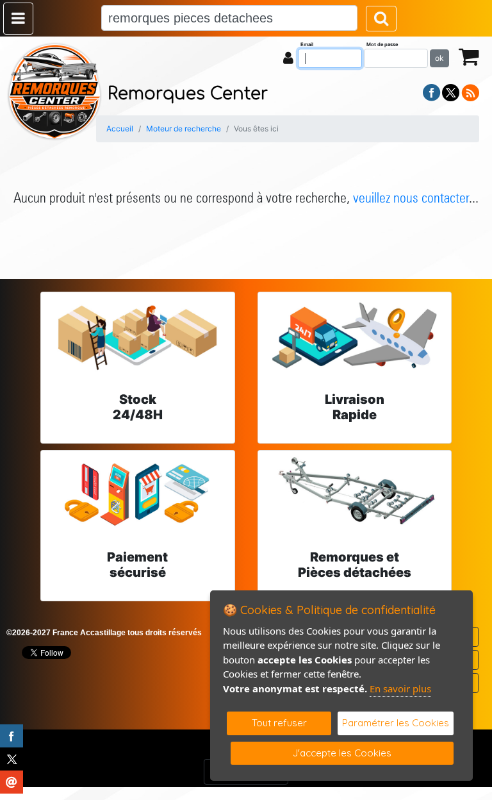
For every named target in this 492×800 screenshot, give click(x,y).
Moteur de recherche (183, 128)
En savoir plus (400, 688)
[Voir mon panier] (469, 56)
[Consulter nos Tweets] (450, 91)
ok (439, 58)
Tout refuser (279, 723)
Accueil (119, 128)
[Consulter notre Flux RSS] (470, 91)
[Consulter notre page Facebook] (432, 91)
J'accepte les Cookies (342, 753)
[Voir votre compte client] (288, 57)
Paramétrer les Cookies (395, 723)
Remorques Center (188, 94)
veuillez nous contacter (411, 197)
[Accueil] (54, 90)
